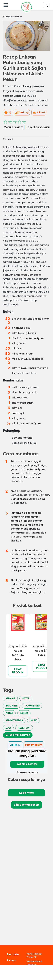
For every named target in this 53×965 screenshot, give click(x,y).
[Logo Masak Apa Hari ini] (26, 12)
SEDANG (10, 698)
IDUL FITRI (11, 705)
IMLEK (33, 720)
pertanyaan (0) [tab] (34, 745)
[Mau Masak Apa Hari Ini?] (46, 5)
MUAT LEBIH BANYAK (17, 735)
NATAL (26, 698)
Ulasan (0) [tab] (15, 745)
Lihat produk (17, 671)
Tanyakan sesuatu (27, 772)
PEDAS (9, 713)
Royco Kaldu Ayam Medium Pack (18, 653)
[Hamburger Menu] (5, 4)
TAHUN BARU (32, 705)
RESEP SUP (24, 727)
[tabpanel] (26, 761)
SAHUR (24, 713)
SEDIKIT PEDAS (14, 720)
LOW (8, 727)
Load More (26, 792)
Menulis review (27, 764)
